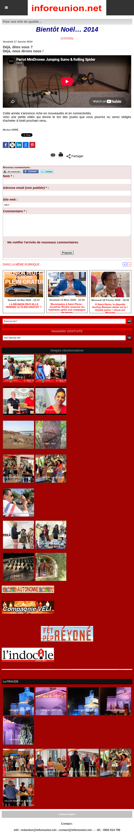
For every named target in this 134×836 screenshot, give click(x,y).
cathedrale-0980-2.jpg (50, 710)
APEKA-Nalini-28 (18, 543)
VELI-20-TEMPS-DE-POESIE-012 (18, 773)
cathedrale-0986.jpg (83, 710)
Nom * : (8, 176)
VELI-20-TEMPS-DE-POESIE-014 (18, 479)
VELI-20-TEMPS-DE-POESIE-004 (51, 773)
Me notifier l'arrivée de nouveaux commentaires (42, 242)
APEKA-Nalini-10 (51, 543)
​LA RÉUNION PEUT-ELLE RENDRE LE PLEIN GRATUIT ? (24, 305)
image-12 (18, 576)
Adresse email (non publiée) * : (26, 188)
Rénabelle (51, 409)
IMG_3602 (51, 443)
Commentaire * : (15, 211)
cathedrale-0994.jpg (18, 739)
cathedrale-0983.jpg (18, 710)
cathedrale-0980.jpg (115, 710)
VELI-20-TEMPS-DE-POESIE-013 (51, 479)
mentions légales (67, 814)
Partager (76, 156)
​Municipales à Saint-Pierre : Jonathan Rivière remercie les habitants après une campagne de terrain (67, 307)
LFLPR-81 (18, 377)
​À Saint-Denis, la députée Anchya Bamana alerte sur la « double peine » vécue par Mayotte (110, 307)
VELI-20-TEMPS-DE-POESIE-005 (18, 802)
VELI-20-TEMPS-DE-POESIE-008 (83, 773)
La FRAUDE (10, 681)
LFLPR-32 (51, 377)
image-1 (51, 576)
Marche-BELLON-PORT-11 (18, 511)
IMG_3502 (18, 443)
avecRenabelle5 (18, 409)
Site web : (10, 199)
